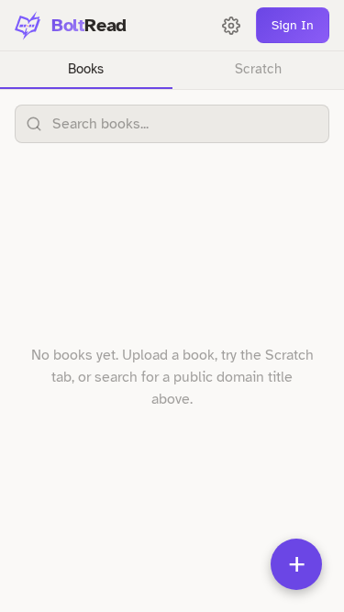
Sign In (293, 25)
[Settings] (231, 25)
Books (86, 69)
